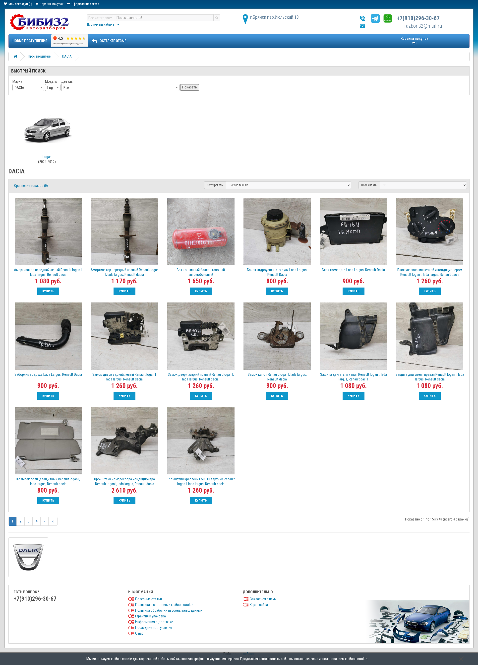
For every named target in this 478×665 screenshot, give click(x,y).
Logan (47, 156)
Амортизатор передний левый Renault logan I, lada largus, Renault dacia (48, 272)
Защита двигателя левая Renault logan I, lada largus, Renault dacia (353, 376)
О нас (139, 633)
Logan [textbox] (51, 87)
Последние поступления (153, 627)
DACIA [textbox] (19, 87)
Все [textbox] (66, 87)
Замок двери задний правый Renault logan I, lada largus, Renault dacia (201, 376)
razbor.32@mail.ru (423, 26)
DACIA (67, 56)
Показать (189, 87)
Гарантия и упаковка (150, 616)
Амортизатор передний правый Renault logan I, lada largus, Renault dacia (125, 272)
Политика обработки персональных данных (168, 610)
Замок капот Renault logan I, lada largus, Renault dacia (277, 376)
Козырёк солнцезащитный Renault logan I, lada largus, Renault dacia (48, 481)
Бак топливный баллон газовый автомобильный (201, 272)
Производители (40, 56)
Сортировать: (215, 185)
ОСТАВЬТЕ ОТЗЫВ (113, 41)
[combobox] (28, 87)
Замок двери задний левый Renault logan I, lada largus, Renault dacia (124, 376)
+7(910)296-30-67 (418, 18)
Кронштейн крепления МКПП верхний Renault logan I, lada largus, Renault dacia (201, 481)
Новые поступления (29, 41)
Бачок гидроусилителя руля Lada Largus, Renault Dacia (277, 272)
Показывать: (369, 185)
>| (53, 521)
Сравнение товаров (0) (31, 186)
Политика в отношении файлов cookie (164, 604)
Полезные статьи (148, 599)
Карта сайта (259, 604)
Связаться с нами (263, 599)
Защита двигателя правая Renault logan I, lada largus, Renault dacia (430, 376)
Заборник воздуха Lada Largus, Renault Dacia (48, 374)
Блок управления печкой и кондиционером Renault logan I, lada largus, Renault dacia (429, 272)
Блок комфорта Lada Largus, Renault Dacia (353, 270)
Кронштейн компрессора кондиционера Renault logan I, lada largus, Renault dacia (124, 481)
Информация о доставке (154, 622)
